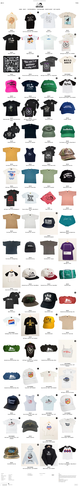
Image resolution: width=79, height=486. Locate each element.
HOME (20, 9)
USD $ (75, 484)
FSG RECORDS (40, 9)
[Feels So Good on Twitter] (28, 475)
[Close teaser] (8, 483)
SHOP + (24, 9)
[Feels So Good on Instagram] (30, 475)
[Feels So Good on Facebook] (27, 475)
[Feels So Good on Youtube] (31, 475)
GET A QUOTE (56, 9)
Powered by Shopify (10, 484)
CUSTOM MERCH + (31, 9)
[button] (4, 485)
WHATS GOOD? (49, 9)
